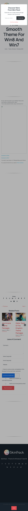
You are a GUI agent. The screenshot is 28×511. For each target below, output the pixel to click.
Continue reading (14, 22)
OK (14, 508)
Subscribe (20, 18)
